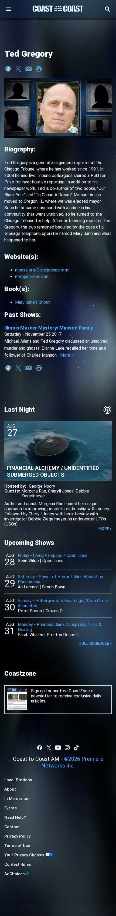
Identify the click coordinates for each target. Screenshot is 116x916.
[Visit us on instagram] (67, 747)
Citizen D (54, 610)
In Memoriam (17, 798)
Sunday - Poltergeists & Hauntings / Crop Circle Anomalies (63, 603)
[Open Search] (107, 9)
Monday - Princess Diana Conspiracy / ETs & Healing (59, 627)
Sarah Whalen (30, 634)
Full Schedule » (95, 643)
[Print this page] (39, 69)
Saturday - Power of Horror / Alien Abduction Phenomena (60, 579)
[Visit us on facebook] (39, 747)
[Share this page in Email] (28, 69)
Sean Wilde (28, 560)
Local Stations (18, 779)
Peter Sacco (30, 610)
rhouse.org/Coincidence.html (42, 270)
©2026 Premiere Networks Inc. (72, 762)
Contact (12, 826)
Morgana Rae (33, 491)
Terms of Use (17, 845)
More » (66, 355)
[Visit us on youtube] (58, 747)
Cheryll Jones (61, 491)
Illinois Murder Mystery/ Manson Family (48, 328)
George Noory (42, 486)
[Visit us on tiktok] (76, 747)
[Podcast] (107, 410)
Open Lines (52, 560)
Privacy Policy (17, 836)
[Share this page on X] (18, 69)
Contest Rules (17, 864)
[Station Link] (58, 9)
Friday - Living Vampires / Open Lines (52, 555)
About (10, 789)
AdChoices (14, 873)
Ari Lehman (28, 586)
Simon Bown (53, 586)
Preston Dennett (63, 634)
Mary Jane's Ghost (32, 302)
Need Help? (15, 817)
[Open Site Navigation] (8, 9)
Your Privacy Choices (24, 855)
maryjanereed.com (32, 276)
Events (10, 808)
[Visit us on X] (49, 747)
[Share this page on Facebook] (8, 69)
